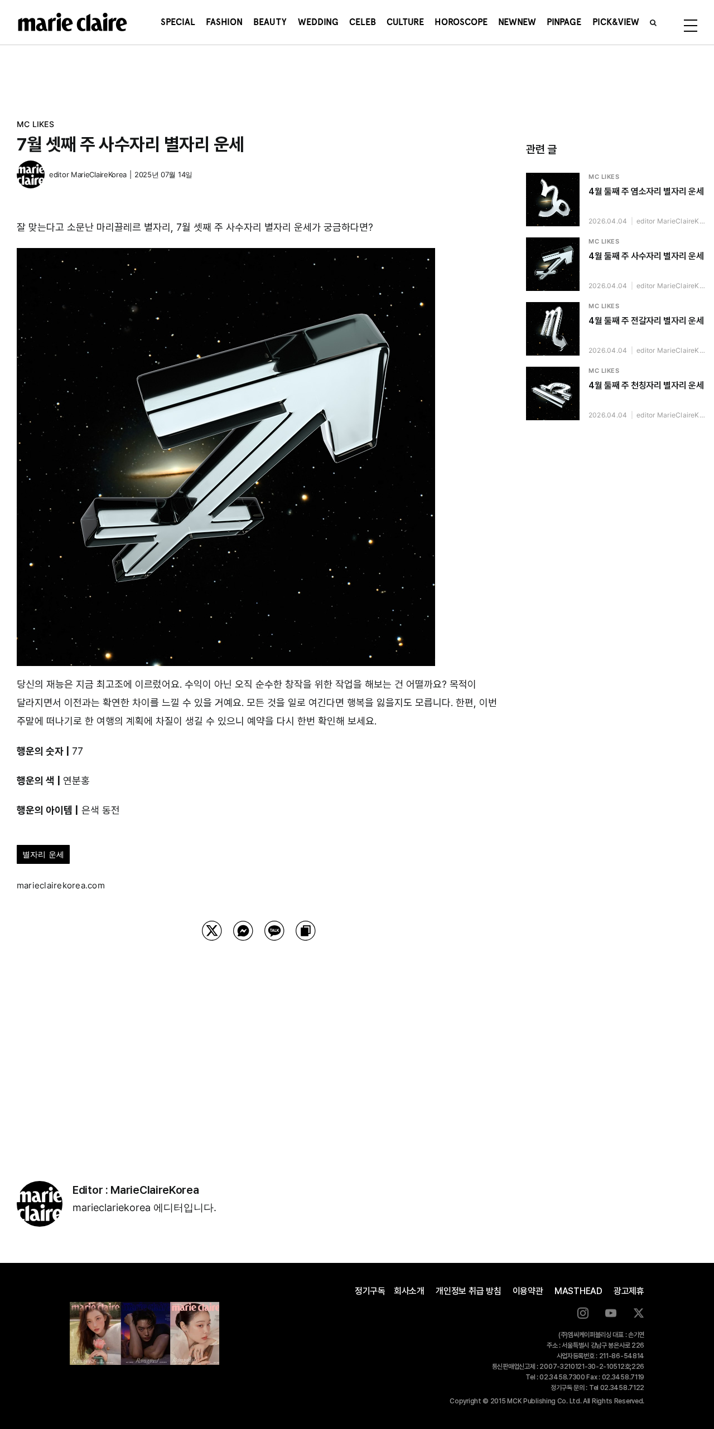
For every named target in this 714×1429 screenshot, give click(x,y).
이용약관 (528, 1291)
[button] (653, 22)
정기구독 (370, 1291)
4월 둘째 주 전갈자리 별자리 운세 (645, 320)
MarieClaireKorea (99, 174)
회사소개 (409, 1291)
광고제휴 (629, 1291)
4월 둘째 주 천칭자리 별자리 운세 (645, 385)
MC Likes (35, 124)
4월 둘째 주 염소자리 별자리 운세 (645, 191)
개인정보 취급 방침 (468, 1291)
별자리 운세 (43, 854)
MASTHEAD (578, 1291)
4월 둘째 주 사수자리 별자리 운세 (645, 256)
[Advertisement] (259, 1047)
